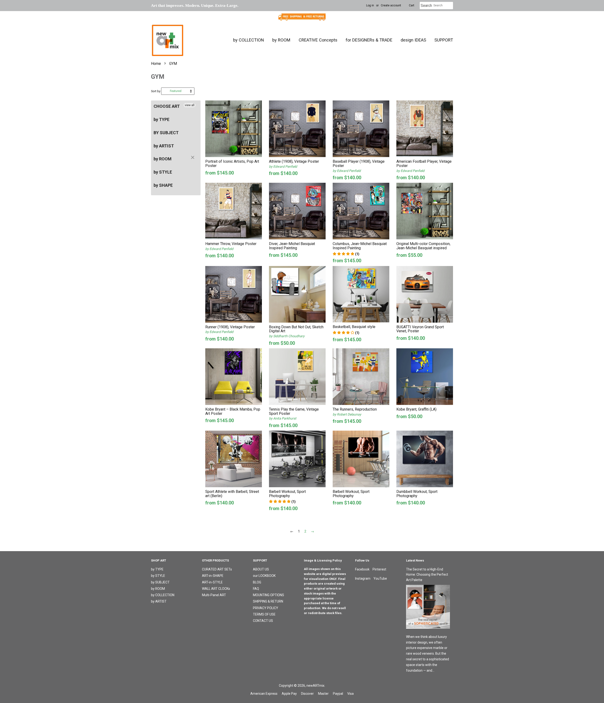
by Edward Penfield (283, 166)
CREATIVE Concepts (318, 39)
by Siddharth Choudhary (287, 336)
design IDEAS (413, 39)
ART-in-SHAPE (212, 576)
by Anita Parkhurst (282, 418)
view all (189, 105)
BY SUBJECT (166, 132)
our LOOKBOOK (264, 576)
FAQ (256, 589)
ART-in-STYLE (212, 582)
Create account (391, 5)
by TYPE (161, 119)
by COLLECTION (248, 39)
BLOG (257, 582)
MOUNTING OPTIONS (268, 595)
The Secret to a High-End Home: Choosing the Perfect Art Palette (427, 574)
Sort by (155, 91)
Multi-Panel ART (214, 595)
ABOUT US (261, 569)
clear (193, 157)
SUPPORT (443, 39)
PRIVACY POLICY (265, 608)
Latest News (415, 560)
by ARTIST (164, 145)
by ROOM (281, 39)
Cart (411, 5)
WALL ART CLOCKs (216, 589)
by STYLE (163, 172)
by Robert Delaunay (347, 414)
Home (156, 63)
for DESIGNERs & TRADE (369, 39)
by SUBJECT (160, 582)
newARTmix (315, 685)
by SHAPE (163, 185)
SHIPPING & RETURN (268, 601)
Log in (370, 5)
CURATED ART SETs (217, 569)
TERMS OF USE (264, 614)
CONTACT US (263, 621)
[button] (346, 254)
